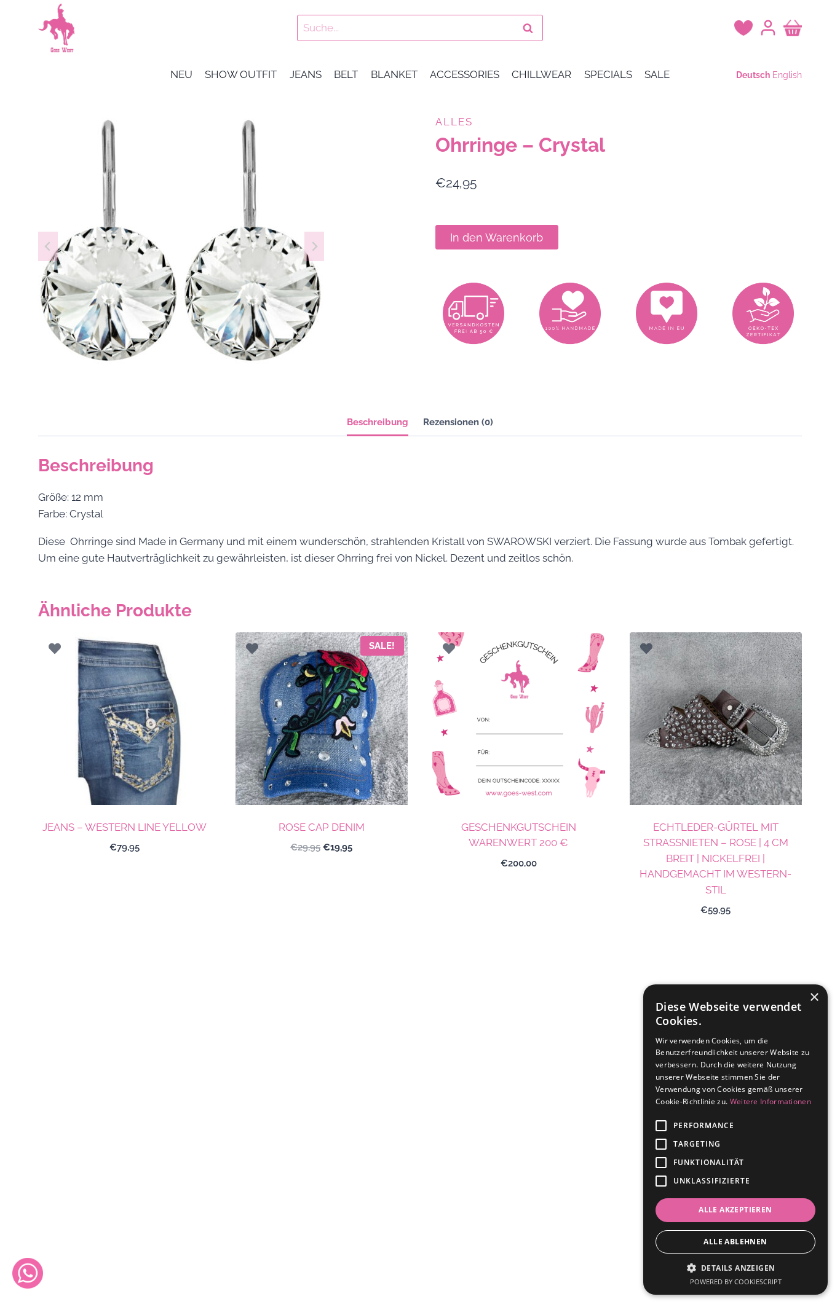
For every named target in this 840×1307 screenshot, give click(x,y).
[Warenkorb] (792, 28)
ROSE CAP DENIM (322, 827)
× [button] (813, 997)
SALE (657, 74)
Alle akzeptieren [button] (735, 1209)
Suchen (531, 28)
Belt (346, 74)
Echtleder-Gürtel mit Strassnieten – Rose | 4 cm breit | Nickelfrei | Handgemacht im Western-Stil (715, 858)
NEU (181, 74)
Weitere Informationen (770, 1101)
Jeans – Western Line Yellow (124, 827)
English (787, 75)
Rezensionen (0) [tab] (458, 422)
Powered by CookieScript (736, 1281)
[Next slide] (314, 246)
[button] (735, 1268)
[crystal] (181, 246)
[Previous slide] (48, 246)
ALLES (454, 122)
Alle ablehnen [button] (735, 1241)
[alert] (735, 1139)
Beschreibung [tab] (377, 422)
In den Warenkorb (496, 237)
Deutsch (753, 75)
